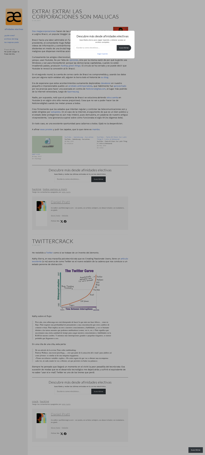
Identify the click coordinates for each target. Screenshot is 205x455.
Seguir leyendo (102, 54)
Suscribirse (124, 48)
